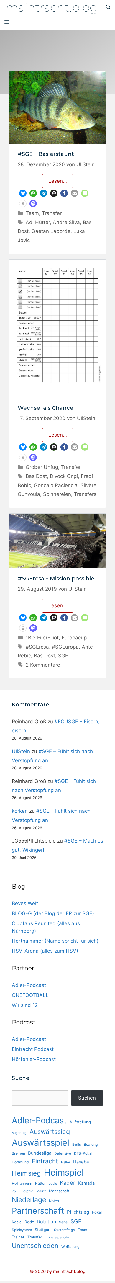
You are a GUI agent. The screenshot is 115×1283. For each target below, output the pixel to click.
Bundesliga (39, 1153)
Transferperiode (57, 1237)
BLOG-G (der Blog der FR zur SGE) (53, 913)
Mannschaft (59, 1191)
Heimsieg (26, 1173)
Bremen (18, 1153)
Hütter (40, 1183)
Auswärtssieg (49, 1131)
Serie (63, 1222)
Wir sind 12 (25, 1005)
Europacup (74, 638)
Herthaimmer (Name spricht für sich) (55, 941)
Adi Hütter (38, 222)
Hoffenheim (22, 1183)
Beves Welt (25, 903)
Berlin (76, 1145)
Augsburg (19, 1133)
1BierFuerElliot (42, 638)
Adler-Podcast (29, 985)
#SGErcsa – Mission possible (56, 578)
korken (20, 811)
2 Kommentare (43, 665)
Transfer (52, 213)
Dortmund (20, 1162)
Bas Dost (36, 476)
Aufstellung (80, 1121)
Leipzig (27, 1191)
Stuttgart (43, 1229)
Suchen (87, 1098)
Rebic (17, 1222)
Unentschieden (35, 1245)
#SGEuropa (65, 647)
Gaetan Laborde (51, 231)
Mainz (41, 1191)
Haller (65, 1162)
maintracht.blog (52, 7)
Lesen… (57, 181)
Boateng (91, 1144)
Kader (67, 1182)
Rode (29, 1222)
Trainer (18, 1237)
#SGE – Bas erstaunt (46, 154)
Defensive (62, 1153)
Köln (15, 1191)
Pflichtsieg (78, 1212)
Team (32, 213)
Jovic (53, 1183)
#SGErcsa (37, 647)
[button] (23, 193)
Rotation (46, 1222)
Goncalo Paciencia (56, 485)
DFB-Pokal (83, 1153)
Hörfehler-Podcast (34, 1059)
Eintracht (45, 1161)
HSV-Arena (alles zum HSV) (45, 951)
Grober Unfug (42, 467)
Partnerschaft (38, 1211)
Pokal (97, 1212)
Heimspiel (64, 1172)
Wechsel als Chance (45, 408)
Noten (54, 1201)
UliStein (21, 751)
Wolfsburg (70, 1246)
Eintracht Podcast (33, 1049)
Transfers (85, 494)
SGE (63, 656)
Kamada (86, 1183)
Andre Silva (66, 222)
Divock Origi (64, 476)
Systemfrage (64, 1230)
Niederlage (29, 1200)
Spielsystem (22, 1230)
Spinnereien (57, 494)
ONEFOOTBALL (30, 995)
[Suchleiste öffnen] (108, 7)
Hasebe (81, 1162)
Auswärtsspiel (40, 1142)
